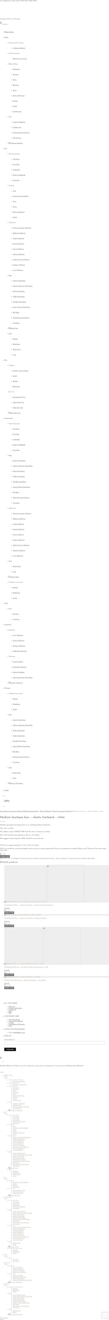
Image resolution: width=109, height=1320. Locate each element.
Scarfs (15, 106)
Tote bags (16, 323)
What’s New (9, 32)
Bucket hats (17, 349)
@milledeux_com (19, 1032)
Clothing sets (17, 111)
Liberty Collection (19, 254)
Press (10, 1011)
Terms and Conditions (16, 1021)
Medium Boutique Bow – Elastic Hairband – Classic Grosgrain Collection (47, 811)
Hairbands (16, 170)
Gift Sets (16, 614)
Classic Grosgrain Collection (22, 228)
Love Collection (18, 270)
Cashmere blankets (19, 48)
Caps (14, 355)
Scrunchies (16, 180)
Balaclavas (16, 69)
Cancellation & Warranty (17, 1024)
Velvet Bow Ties (18, 408)
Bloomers (16, 85)
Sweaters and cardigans (20, 196)
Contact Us (12, 1010)
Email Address (9, 1040)
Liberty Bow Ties (18, 402)
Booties (15, 101)
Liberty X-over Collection (21, 259)
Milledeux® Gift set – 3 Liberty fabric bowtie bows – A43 (26, 967)
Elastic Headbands (19, 175)
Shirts (14, 80)
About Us (12, 1006)
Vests (14, 201)
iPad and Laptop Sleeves (21, 318)
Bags (10, 275)
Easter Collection (18, 640)
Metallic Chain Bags (19, 302)
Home (2, 811)
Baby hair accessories (20, 59)
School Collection (18, 244)
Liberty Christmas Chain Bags (22, 286)
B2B (10, 1013)
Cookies (11, 1023)
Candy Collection (18, 238)
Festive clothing (18, 662)
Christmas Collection (19, 667)
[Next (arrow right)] (3, 1319)
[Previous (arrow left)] (1, 1319)
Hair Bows (16, 159)
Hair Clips (16, 164)
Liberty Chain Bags (19, 281)
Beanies (15, 339)
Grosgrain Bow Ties (19, 397)
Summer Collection (19, 265)
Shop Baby (91, 858)
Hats (10, 333)
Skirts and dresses (19, 96)
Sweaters (16, 74)
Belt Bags (16, 312)
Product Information (15, 1008)
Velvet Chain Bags (19, 291)
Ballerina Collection (19, 233)
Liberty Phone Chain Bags (21, 307)
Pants (15, 90)
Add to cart (5, 856)
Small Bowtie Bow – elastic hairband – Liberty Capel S (25, 918)
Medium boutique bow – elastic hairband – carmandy (25, 980)
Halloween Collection (20, 651)
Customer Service (14, 1019)
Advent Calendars (19, 672)
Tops (14, 191)
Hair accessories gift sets (21, 133)
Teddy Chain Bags (19, 296)
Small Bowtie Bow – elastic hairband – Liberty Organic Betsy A (28, 905)
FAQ (10, 1026)
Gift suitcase (17, 138)
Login (6, 790)
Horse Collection (18, 249)
